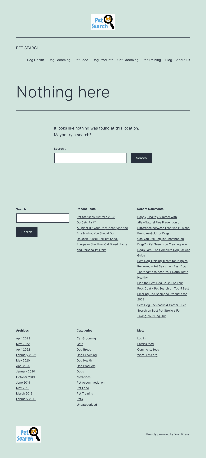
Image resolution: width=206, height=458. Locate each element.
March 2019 (24, 393)
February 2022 (26, 355)
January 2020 (25, 371)
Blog (168, 60)
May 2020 (23, 360)
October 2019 (25, 377)
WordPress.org (147, 355)
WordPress (181, 434)
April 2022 (23, 349)
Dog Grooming (59, 60)
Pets (80, 399)
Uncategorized (87, 404)
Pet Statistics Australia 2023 (96, 217)
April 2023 (23, 338)
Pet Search (28, 48)
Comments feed (148, 349)
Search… (60, 148)
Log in (141, 338)
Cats (80, 344)
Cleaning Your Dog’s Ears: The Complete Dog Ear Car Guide (163, 250)
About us (183, 60)
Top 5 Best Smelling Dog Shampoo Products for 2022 (163, 294)
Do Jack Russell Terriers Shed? (97, 239)
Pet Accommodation (91, 382)
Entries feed (145, 344)
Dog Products (103, 60)
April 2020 (23, 366)
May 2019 (22, 388)
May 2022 (23, 344)
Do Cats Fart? (86, 222)
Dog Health (35, 60)
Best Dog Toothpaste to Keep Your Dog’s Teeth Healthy (162, 272)
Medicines (83, 377)
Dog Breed (84, 349)
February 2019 (26, 399)
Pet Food (81, 60)
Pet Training (152, 60)
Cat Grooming (127, 60)
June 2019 (23, 382)
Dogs (80, 371)
